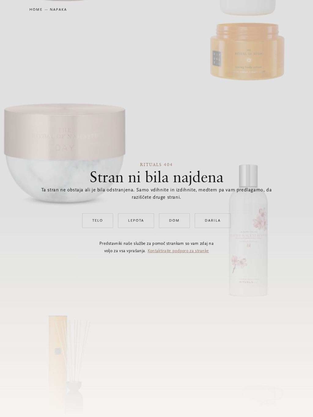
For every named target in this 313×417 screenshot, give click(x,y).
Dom (174, 221)
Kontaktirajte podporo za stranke (178, 251)
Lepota (136, 221)
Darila (213, 221)
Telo (97, 221)
